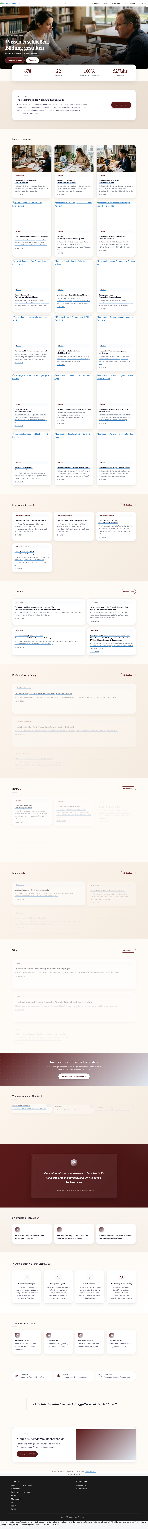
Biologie (14, 1495)
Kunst (13, 1506)
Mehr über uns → (121, 105)
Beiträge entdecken (27, 1454)
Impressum (81, 1485)
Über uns (32, 60)
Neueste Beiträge (15, 60)
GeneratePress (90, 1472)
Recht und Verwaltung (20, 1492)
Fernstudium (95, 3)
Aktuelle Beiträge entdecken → (74, 1076)
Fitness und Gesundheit (21, 1485)
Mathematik (16, 1499)
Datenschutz (81, 1489)
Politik (13, 1509)
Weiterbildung (130, 3)
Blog (144, 3)
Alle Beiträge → (128, 505)
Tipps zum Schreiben (112, 3)
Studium (79, 3)
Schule (66, 3)
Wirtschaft (15, 1489)
